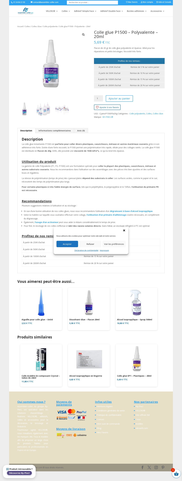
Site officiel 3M (143, 415)
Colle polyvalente (50, 26)
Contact (100, 419)
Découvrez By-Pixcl (19, 472)
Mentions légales (105, 406)
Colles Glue (37, 26)
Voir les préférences (114, 244)
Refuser (90, 244)
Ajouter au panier (119, 98)
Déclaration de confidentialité (86, 250)
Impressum (104, 250)
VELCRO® (50, 11)
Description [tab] (26, 130)
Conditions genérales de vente (111, 410)
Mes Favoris (102, 432)
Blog (99, 428)
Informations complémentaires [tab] (55, 130)
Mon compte (147, 2)
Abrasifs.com (142, 428)
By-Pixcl (139, 406)
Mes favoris (132, 2)
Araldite (139, 423)
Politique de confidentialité (109, 415)
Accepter (67, 244)
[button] (124, 230)
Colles (65, 11)
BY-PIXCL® (108, 117)
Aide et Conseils (164, 2)
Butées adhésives (135, 11)
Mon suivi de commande (108, 423)
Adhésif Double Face (110, 11)
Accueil (20, 26)
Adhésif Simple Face (84, 11)
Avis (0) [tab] (81, 130)
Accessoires (156, 11)
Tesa (138, 419)
